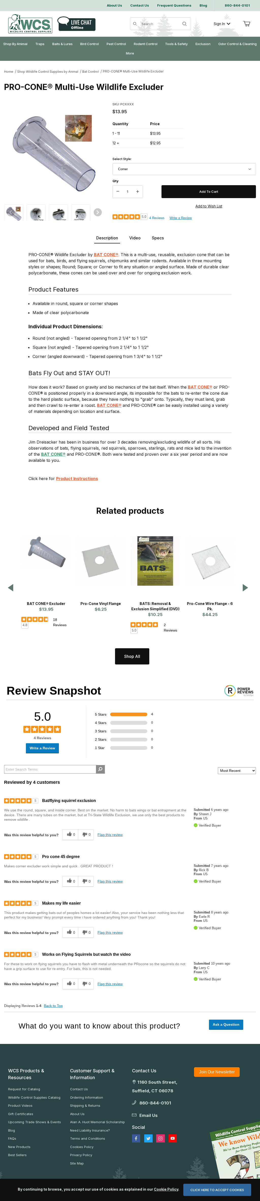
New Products (19, 1147)
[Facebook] (136, 1138)
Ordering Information (86, 1097)
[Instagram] (160, 1138)
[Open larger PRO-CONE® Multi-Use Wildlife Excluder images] (54, 155)
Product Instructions (77, 478)
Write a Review (181, 218)
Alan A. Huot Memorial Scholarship (97, 1122)
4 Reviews (157, 218)
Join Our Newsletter (217, 1072)
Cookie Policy (166, 1189)
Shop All (132, 656)
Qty (115, 181)
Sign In (219, 24)
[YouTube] (173, 1138)
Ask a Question (226, 1024)
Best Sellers (17, 1155)
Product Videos (20, 1105)
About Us (77, 1114)
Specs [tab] (158, 237)
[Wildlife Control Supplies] (30, 23)
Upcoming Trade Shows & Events (34, 1122)
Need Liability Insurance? (90, 1130)
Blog (11, 1130)
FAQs (12, 1138)
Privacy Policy (81, 1155)
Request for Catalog (24, 1089)
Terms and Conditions (87, 1138)
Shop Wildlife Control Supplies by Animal (47, 71)
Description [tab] (107, 237)
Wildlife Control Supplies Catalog (34, 1097)
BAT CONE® (106, 254)
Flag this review (110, 835)
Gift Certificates (20, 1114)
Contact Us (79, 1089)
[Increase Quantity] (138, 191)
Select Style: (122, 159)
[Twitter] (148, 1138)
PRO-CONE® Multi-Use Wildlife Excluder (133, 71)
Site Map (77, 1163)
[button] (13, 214)
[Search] (184, 24)
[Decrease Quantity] (118, 191)
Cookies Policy (81, 1147)
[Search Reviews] (100, 769)
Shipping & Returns (85, 1105)
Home (8, 71)
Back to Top (53, 1006)
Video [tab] (135, 237)
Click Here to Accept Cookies (217, 1190)
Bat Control (90, 71)
